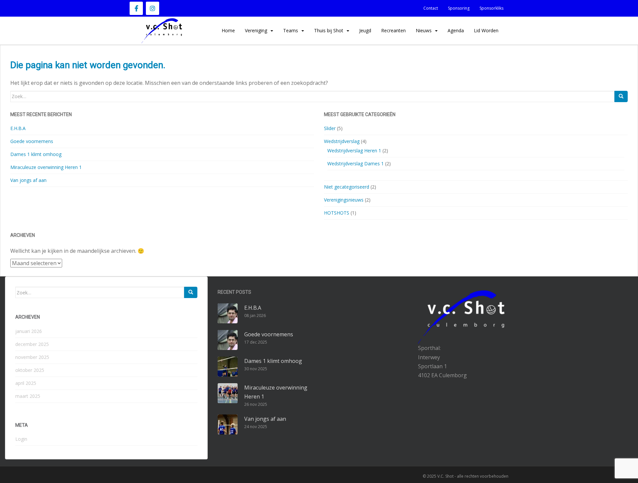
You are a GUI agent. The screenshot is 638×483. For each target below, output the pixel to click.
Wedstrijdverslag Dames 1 (355, 163)
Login (21, 439)
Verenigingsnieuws (344, 200)
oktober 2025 (29, 370)
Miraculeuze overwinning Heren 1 (46, 167)
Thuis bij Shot (328, 30)
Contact (430, 8)
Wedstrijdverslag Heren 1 (354, 150)
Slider (330, 128)
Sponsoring (459, 8)
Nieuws (424, 30)
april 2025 (25, 383)
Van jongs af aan (28, 180)
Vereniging (256, 30)
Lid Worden (486, 30)
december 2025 (32, 344)
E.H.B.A (18, 128)
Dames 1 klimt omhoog (35, 154)
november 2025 (32, 357)
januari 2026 (28, 331)
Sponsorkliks (491, 8)
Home (228, 30)
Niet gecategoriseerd (346, 187)
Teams (290, 30)
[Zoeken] (621, 96)
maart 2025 (27, 396)
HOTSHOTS (336, 213)
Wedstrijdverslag (342, 141)
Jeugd (365, 30)
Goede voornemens (31, 141)
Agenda (456, 30)
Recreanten (393, 30)
